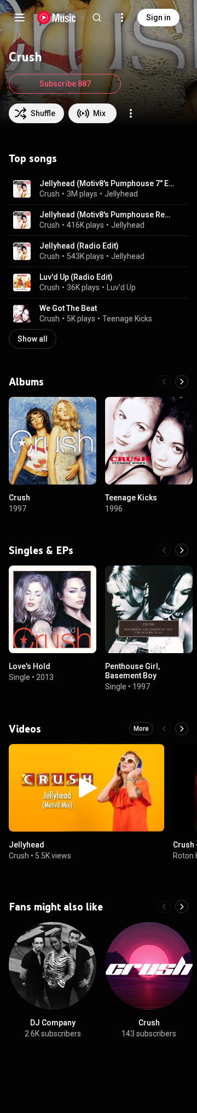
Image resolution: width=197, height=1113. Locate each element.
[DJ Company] (52, 966)
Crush (49, 193)
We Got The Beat (68, 308)
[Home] (56, 17)
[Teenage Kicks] (149, 441)
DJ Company (53, 1022)
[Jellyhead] (86, 788)
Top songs (33, 158)
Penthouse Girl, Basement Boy (132, 671)
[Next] (182, 382)
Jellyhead (121, 193)
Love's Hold (29, 666)
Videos (25, 728)
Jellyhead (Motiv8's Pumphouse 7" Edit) (107, 183)
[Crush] (52, 441)
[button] (22, 189)
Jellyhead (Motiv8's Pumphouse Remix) (107, 214)
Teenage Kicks (127, 318)
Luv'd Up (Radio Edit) (76, 277)
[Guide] (19, 17)
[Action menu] (131, 113)
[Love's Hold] (52, 609)
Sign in (158, 17)
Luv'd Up (121, 287)
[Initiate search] (97, 17)
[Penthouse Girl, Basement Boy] (149, 609)
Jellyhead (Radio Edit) (79, 245)
